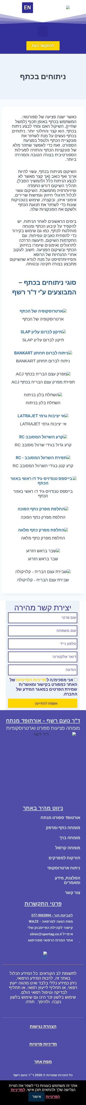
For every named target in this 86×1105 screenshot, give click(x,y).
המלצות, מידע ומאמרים (67, 880)
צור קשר (72, 892)
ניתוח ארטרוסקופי (63, 867)
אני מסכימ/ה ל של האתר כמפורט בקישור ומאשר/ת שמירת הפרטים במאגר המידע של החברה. (43, 686)
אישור (36, 1097)
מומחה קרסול (67, 847)
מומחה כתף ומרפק (63, 827)
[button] (43, 31)
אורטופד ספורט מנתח (60, 817)
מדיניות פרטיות (43, 1044)
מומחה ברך (69, 837)
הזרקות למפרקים (64, 857)
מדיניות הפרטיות (31, 679)
